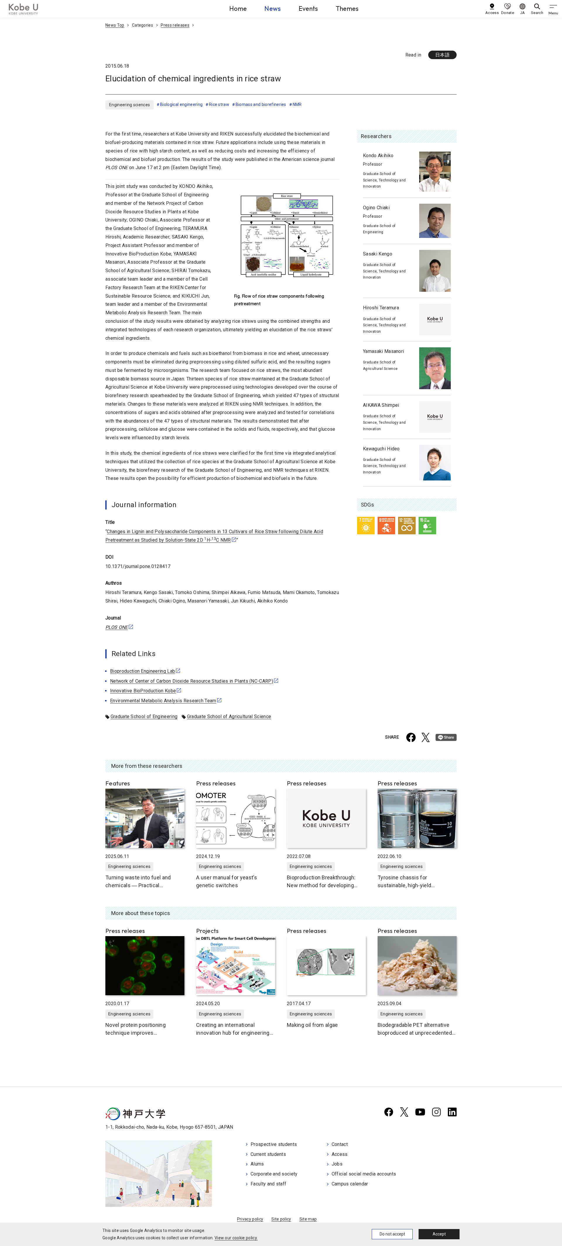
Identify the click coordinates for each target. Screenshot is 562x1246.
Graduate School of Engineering (144, 716)
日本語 (442, 55)
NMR (297, 104)
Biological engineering (181, 104)
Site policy (281, 1219)
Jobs (337, 1164)
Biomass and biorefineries (261, 104)
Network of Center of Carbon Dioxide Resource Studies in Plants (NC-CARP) (191, 681)
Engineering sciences (129, 104)
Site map (308, 1219)
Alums (257, 1164)
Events (308, 8)
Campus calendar (350, 1184)
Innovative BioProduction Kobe (143, 691)
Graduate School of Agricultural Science (229, 716)
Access (340, 1154)
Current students (268, 1154)
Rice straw (219, 104)
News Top (114, 25)
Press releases (175, 25)
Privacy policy (250, 1219)
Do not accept (392, 1234)
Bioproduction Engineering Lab (142, 671)
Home (238, 8)
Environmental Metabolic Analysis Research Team (163, 700)
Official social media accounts (364, 1174)
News (272, 8)
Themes (347, 8)
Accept (439, 1234)
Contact (340, 1144)
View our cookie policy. (236, 1237)
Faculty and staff (268, 1184)
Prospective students (274, 1144)
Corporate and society (274, 1174)
